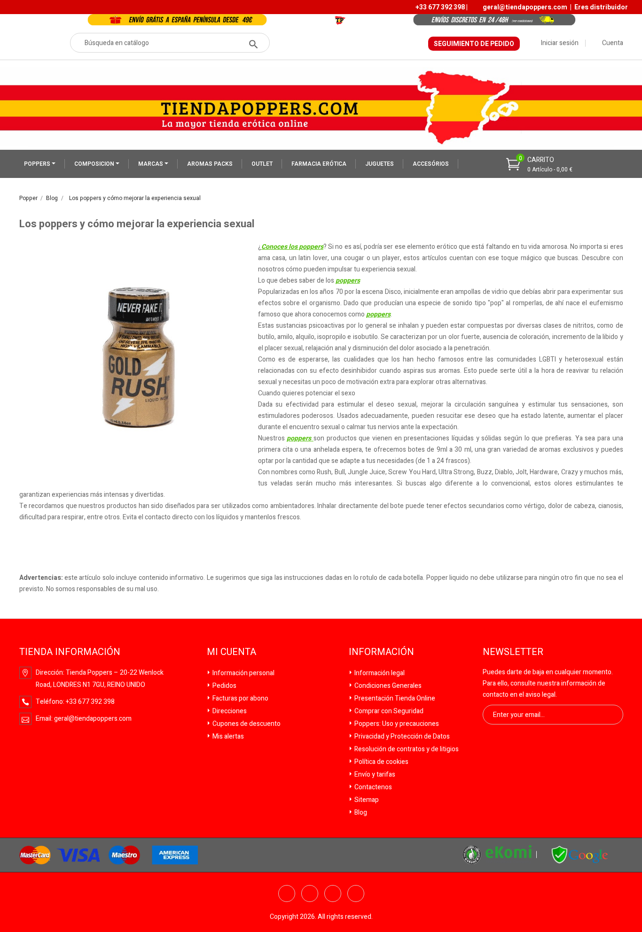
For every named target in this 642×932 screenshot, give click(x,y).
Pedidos (223, 686)
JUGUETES (379, 164)
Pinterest (355, 893)
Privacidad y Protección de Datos (401, 736)
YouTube (332, 893)
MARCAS (151, 164)
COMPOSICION (95, 164)
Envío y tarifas (374, 774)
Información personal (242, 673)
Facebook (286, 893)
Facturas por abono (239, 698)
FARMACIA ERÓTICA (318, 164)
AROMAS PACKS (210, 164)
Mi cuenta (231, 652)
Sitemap (366, 800)
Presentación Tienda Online (394, 698)
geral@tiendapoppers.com (525, 7)
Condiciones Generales (387, 686)
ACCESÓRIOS (431, 164)
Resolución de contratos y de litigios (406, 749)
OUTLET (262, 164)
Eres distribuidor (601, 7)
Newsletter (513, 652)
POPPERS (38, 164)
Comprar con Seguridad (388, 711)
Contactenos (372, 787)
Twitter (309, 893)
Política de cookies (380, 762)
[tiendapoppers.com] (579, 854)
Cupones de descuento (246, 724)
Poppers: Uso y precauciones (396, 724)
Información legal (379, 673)
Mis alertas (227, 736)
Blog (360, 812)
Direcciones (229, 711)
